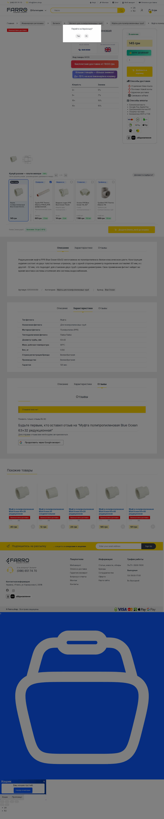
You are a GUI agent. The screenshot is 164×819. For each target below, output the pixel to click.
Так (78, 36)
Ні (86, 36)
